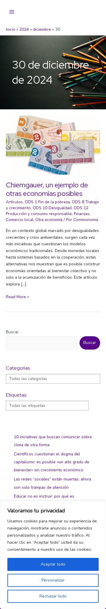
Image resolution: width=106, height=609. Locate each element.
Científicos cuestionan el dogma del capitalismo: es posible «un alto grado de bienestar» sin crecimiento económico (51, 462)
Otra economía (48, 220)
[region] (53, 555)
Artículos (14, 202)
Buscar (12, 332)
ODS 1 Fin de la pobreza (47, 202)
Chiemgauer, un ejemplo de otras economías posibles (47, 189)
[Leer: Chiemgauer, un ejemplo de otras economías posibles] (53, 144)
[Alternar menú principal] (12, 12)
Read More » (17, 297)
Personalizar (53, 580)
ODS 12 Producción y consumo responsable (47, 211)
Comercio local (19, 220)
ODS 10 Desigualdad (52, 208)
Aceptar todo (53, 564)
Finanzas (82, 214)
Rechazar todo (53, 596)
